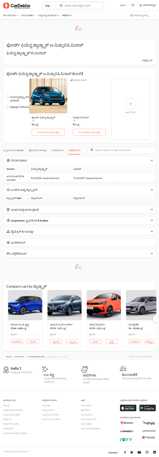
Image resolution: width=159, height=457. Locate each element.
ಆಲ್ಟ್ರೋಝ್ (151, 341)
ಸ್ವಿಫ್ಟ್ (111, 341)
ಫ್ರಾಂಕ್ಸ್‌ (56, 341)
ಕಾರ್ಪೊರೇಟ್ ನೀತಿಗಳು (11, 424)
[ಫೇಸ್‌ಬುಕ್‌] (125, 452)
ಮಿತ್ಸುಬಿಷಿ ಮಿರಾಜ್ (81, 117)
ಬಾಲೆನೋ (16, 341)
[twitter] (131, 452)
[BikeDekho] (126, 423)
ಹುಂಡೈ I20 (134, 324)
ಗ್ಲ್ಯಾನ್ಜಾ (72, 341)
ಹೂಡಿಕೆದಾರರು (8, 428)
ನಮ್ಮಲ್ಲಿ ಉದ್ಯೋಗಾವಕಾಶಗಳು (13, 410)
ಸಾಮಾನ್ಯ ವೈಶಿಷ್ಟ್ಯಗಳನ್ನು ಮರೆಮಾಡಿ (20, 98)
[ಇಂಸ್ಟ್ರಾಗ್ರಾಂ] (147, 452)
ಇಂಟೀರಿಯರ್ (57, 150)
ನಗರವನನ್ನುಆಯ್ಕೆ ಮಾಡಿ (143, 15)
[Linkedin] (154, 452)
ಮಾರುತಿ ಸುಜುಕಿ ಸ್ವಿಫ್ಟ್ (20, 324)
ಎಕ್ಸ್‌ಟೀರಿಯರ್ (74, 150)
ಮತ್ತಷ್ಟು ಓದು (147, 60)
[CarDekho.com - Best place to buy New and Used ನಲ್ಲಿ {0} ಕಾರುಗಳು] (16, 5)
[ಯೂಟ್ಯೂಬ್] (139, 452)
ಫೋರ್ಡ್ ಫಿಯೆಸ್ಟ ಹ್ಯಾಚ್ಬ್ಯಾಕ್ (43, 117)
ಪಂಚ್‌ (33, 341)
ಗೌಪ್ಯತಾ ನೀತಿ (7, 419)
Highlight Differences (21, 107)
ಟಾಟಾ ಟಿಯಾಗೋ (97, 324)
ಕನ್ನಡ (122, 5)
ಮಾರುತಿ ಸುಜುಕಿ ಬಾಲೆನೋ (61, 324)
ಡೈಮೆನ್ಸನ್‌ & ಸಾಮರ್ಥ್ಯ (38, 150)
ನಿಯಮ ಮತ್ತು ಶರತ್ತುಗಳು (11, 415)
